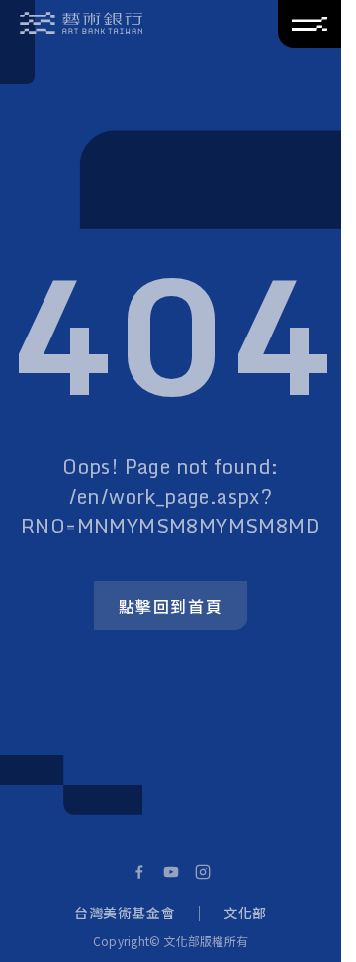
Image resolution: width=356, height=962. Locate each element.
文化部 (245, 912)
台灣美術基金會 (124, 912)
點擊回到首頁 (171, 606)
